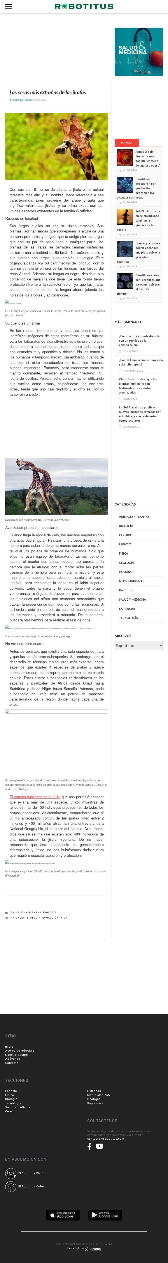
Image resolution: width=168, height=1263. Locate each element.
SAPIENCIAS (127, 608)
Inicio (9, 1046)
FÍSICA (123, 553)
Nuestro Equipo (16, 1054)
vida (64, 918)
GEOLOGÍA (126, 562)
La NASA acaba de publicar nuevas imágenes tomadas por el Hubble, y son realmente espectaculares (140, 414)
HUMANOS (126, 572)
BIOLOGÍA (50, 912)
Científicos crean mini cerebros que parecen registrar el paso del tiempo (139, 284)
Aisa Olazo (40, 99)
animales (18, 918)
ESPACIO (125, 544)
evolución (50, 918)
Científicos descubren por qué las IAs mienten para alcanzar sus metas (136, 188)
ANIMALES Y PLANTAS (26, 912)
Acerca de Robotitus (20, 1050)
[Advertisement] (56, 52)
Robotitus (126, 590)
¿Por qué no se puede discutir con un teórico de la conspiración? (139, 340)
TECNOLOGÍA (128, 618)
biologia (34, 918)
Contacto (12, 1062)
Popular (126, 142)
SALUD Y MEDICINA (132, 599)
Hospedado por (76, 1248)
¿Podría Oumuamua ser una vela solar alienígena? (141, 362)
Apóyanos (12, 1058)
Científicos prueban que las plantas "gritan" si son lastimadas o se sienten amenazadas (138, 386)
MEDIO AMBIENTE (131, 581)
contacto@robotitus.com (105, 1138)
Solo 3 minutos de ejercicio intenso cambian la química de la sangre (138, 220)
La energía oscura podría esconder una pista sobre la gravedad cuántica (138, 252)
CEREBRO (125, 535)
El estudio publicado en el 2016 (35, 796)
